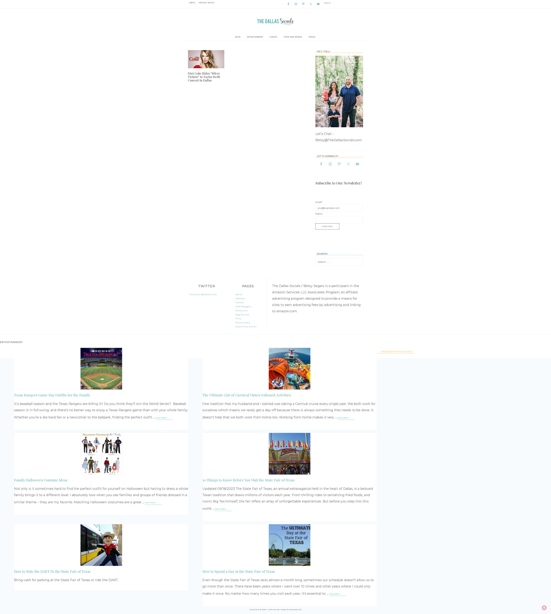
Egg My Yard (242, 314)
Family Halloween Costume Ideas (40, 480)
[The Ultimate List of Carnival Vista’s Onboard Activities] (289, 369)
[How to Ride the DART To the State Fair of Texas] (101, 545)
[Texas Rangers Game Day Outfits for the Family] (101, 369)
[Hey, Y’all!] (339, 91)
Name (318, 213)
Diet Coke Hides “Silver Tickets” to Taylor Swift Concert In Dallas (204, 76)
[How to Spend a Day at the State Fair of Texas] (289, 545)
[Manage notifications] (544, 607)
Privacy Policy (242, 322)
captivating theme (277, 610)
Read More (161, 418)
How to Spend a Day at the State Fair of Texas (238, 571)
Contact (239, 302)
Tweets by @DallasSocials (203, 294)
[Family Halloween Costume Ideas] (101, 454)
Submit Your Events (245, 326)
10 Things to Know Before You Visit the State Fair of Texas (248, 480)
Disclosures (241, 310)
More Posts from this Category (396, 351)
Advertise (240, 298)
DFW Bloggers (243, 306)
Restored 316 (295, 610)
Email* (318, 202)
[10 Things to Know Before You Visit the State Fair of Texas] (289, 454)
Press (238, 318)
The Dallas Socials (275, 21)
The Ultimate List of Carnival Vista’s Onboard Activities (246, 395)
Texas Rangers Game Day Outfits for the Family (52, 395)
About (238, 294)
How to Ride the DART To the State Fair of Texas (52, 571)
